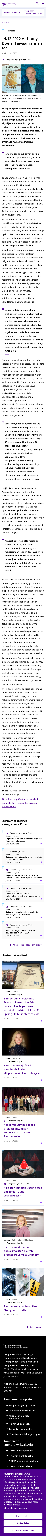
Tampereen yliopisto (12, 12)
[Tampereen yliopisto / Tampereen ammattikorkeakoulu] (13, 3)
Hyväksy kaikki (23, 1523)
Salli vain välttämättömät (23, 1530)
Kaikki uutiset (36, 1327)
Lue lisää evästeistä (17, 1508)
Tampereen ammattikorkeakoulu (33, 12)
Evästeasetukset (23, 1516)
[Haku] (36, 3)
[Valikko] (41, 3)
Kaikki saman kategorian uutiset (27, 945)
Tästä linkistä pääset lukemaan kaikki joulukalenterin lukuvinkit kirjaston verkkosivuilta (21, 803)
